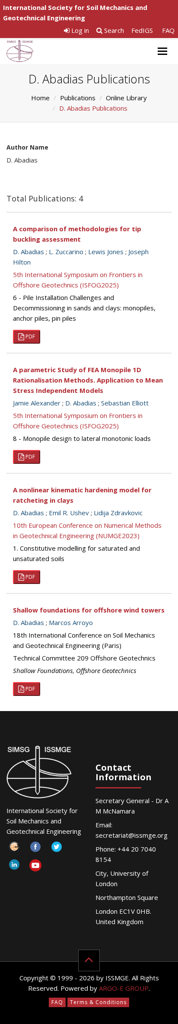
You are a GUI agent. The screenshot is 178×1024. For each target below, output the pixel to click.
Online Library (126, 97)
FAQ (168, 30)
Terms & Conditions (98, 1002)
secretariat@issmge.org (131, 835)
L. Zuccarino (66, 251)
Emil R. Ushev (69, 512)
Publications (77, 97)
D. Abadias (28, 251)
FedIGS (142, 30)
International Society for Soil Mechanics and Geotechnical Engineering (75, 12)
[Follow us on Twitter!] (56, 849)
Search (113, 30)
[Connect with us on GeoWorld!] (14, 849)
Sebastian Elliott (125, 403)
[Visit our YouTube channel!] (35, 866)
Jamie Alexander (36, 403)
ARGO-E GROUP (124, 988)
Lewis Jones (106, 251)
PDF (29, 336)
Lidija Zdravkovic (118, 512)
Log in (79, 30)
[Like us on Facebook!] (35, 849)
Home (40, 97)
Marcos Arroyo (71, 622)
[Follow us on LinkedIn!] (14, 866)
